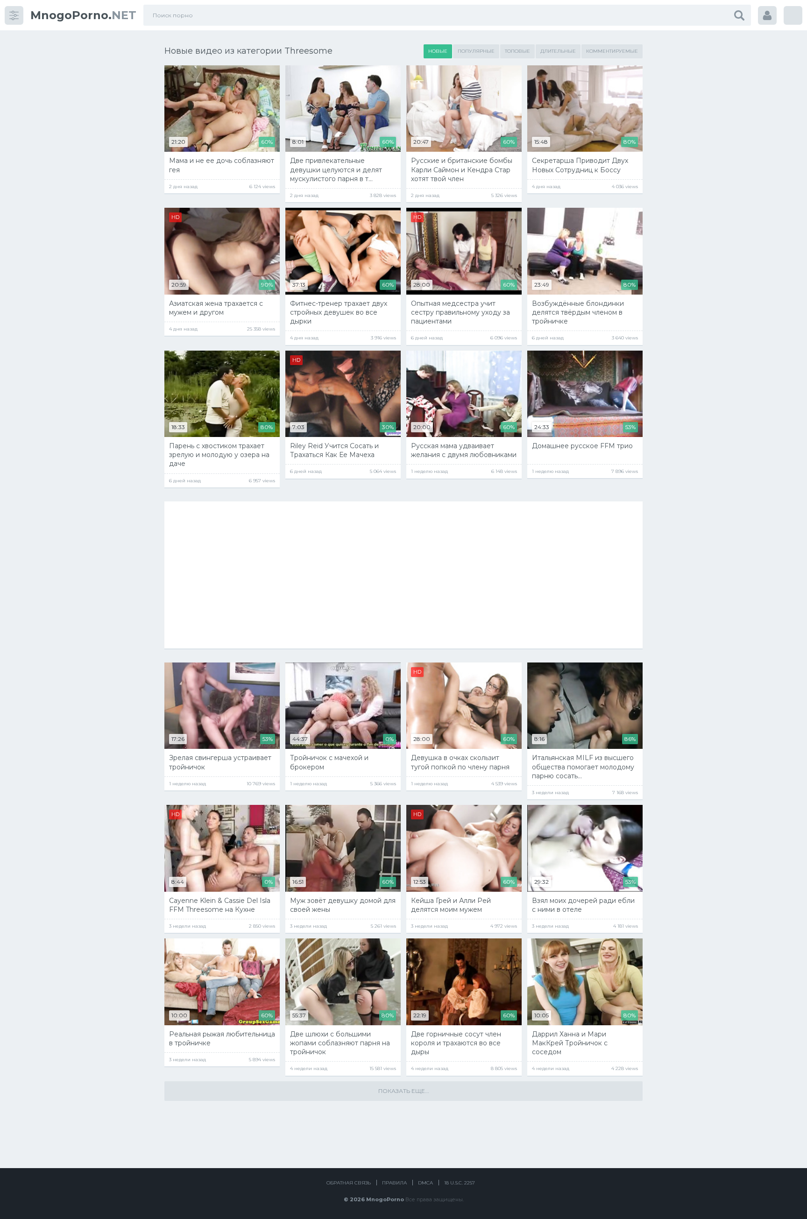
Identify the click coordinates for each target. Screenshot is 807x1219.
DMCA (425, 1183)
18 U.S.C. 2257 (459, 1183)
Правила (394, 1183)
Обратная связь (348, 1183)
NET (83, 15)
